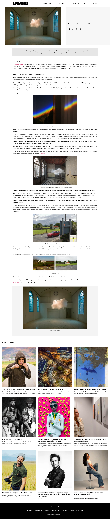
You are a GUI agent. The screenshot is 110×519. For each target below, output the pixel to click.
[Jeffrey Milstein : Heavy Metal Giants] (55, 367)
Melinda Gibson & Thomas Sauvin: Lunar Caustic (90, 389)
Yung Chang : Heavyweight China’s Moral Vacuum (18, 389)
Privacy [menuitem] (47, 510)
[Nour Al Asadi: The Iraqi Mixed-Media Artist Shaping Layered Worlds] (91, 470)
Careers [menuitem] (64, 510)
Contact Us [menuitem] (38, 510)
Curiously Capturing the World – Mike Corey (17, 493)
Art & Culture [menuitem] (48, 3)
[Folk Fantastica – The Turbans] (19, 417)
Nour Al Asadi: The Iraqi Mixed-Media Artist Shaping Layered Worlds (88, 493)
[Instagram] (96, 3)
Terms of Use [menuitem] (55, 510)
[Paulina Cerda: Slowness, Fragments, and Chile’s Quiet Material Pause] (91, 417)
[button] (85, 3)
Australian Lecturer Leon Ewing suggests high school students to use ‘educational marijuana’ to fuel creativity (54, 494)
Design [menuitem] (61, 3)
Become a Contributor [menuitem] (76, 510)
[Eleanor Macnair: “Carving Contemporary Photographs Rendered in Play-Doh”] (55, 417)
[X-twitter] (93, 3)
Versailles (42, 153)
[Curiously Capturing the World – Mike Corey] (19, 470)
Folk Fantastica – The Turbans (12, 439)
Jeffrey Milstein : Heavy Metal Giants (50, 389)
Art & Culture (17, 283)
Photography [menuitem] (74, 3)
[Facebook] (90, 3)
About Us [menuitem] (29, 510)
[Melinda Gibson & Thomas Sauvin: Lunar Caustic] (91, 367)
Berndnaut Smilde (18, 64)
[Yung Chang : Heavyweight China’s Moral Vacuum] (19, 367)
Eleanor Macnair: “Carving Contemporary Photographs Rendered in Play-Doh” (52, 440)
